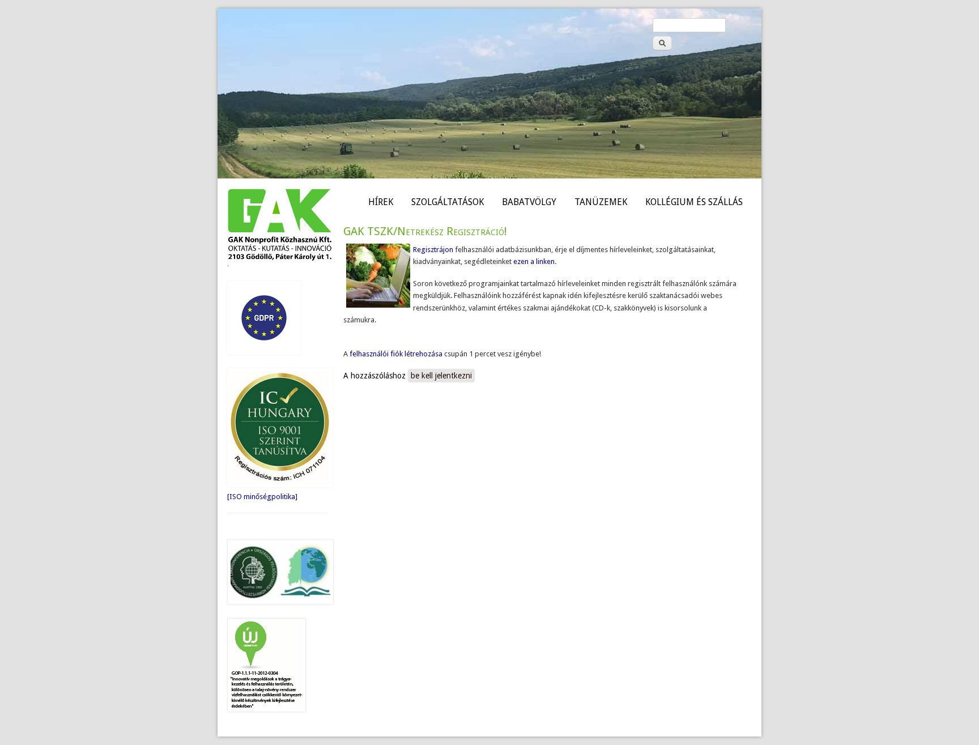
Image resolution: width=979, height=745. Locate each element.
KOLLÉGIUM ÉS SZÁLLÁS (694, 202)
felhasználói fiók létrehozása (396, 354)
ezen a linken (533, 261)
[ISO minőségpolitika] (262, 496)
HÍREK (380, 202)
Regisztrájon (433, 249)
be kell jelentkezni (441, 375)
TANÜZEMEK (600, 202)
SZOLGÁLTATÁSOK (447, 202)
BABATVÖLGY (529, 202)
